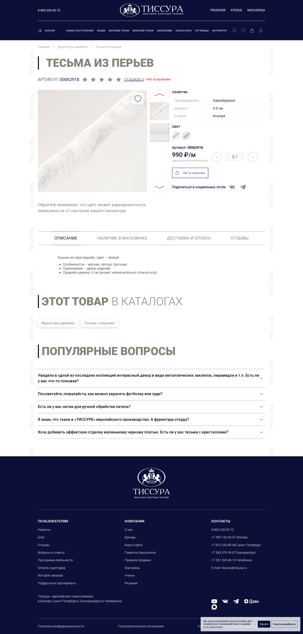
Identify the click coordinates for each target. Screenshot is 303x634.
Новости (44, 530)
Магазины (256, 10)
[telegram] (236, 601)
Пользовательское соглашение (141, 626)
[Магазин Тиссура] (151, 483)
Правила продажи (138, 560)
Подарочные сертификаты (57, 583)
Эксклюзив (164, 30)
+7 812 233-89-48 (223, 545)
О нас (129, 530)
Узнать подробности (284, 623)
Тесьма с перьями (99, 323)
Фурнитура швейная (58, 323)
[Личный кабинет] (260, 30)
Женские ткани (119, 30)
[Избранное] (243, 30)
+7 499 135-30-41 (223, 537)
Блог (41, 537)
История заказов (50, 575)
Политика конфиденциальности (61, 626)
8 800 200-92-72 (222, 530)
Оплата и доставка (51, 568)
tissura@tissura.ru (234, 568)
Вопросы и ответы (51, 552)
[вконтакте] (225, 601)
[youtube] (214, 601)
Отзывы (44, 545)
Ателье (236, 10)
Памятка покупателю (140, 552)
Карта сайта (134, 545)
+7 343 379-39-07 (223, 552)
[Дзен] (251, 601)
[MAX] (214, 606)
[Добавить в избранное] (138, 98)
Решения (217, 10)
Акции (101, 30)
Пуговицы (202, 30)
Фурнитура (219, 30)
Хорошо (264, 623)
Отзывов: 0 (134, 80)
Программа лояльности (55, 560)
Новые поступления (79, 30)
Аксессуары (183, 30)
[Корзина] (252, 30)
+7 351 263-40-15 (223, 560)
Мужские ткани (143, 30)
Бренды (130, 537)
